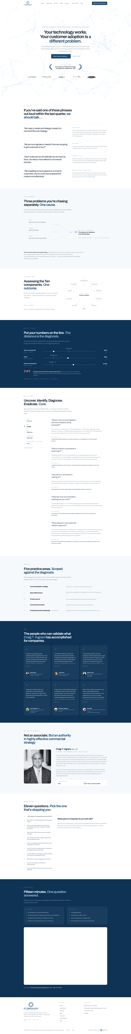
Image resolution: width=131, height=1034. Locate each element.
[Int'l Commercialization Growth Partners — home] (28, 3)
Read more (28, 666)
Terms (73, 1030)
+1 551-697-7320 (88, 1010)
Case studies (75, 3)
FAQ (82, 3)
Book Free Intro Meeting (61, 56)
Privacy (68, 1030)
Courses (67, 3)
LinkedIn (86, 1013)
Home (42, 3)
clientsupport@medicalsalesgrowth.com (95, 1008)
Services (56, 3)
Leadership (49, 3)
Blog (61, 3)
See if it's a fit (76, 56)
